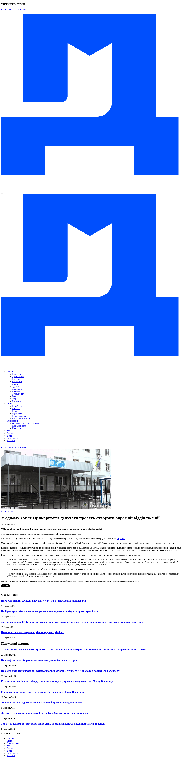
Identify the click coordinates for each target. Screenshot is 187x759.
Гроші (15, 396)
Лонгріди (16, 428)
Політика (16, 374)
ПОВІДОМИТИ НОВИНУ (13, 9)
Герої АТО (17, 413)
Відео (9, 435)
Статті (9, 403)
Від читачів (17, 401)
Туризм (15, 386)
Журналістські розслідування (25, 423)
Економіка (17, 381)
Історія (15, 411)
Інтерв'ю (16, 408)
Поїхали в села (19, 426)
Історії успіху (18, 406)
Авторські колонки (21, 418)
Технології (17, 389)
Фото (9, 431)
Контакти (11, 440)
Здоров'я (16, 399)
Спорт (15, 384)
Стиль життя (18, 394)
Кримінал (16, 391)
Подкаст (10, 433)
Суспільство (18, 376)
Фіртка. (121, 538)
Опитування (12, 438)
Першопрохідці (19, 416)
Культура (16, 379)
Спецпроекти (13, 421)
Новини (10, 371)
